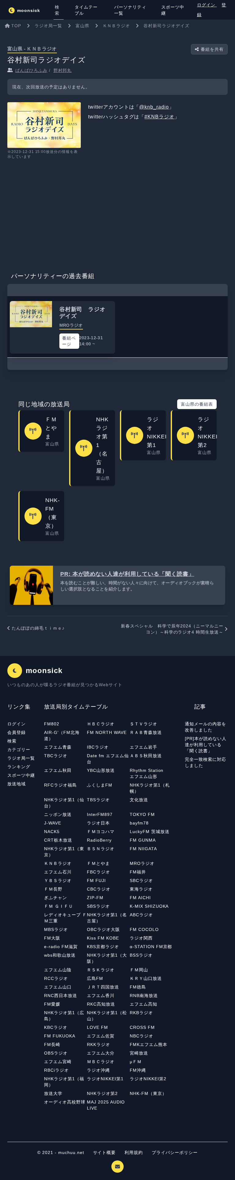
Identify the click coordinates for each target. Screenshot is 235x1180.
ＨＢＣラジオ (100, 723)
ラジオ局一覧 (21, 758)
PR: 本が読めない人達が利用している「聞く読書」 (127, 574)
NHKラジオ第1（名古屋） (107, 917)
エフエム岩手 (143, 747)
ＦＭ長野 (53, 889)
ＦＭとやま (98, 863)
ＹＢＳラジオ (58, 880)
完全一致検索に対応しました (205, 762)
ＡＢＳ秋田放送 (146, 755)
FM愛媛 (52, 1004)
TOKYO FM (142, 814)
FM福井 (138, 871)
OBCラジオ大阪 (103, 929)
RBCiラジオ (56, 1070)
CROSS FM (142, 1027)
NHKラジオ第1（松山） (107, 1015)
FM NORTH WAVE (106, 732)
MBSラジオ (56, 929)
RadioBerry (99, 840)
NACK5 (52, 831)
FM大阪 (52, 938)
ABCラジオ (141, 914)
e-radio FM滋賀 (61, 946)
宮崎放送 (139, 1053)
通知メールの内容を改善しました (205, 726)
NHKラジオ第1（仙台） (64, 802)
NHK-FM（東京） (148, 1093)
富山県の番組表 (197, 404)
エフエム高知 (143, 1004)
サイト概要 (104, 1152)
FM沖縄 (138, 1070)
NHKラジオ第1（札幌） (150, 788)
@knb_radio (154, 107)
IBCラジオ (98, 747)
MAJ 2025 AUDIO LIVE (106, 1105)
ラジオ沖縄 (98, 1070)
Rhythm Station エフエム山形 (149, 773)
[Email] (117, 1166)
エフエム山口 (58, 987)
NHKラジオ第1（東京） (64, 851)
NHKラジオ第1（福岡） (64, 1081)
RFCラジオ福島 (60, 785)
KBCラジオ (55, 1027)
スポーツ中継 (21, 775)
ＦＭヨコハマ (100, 831)
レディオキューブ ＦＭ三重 (65, 917)
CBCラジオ (98, 889)
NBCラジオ (141, 1035)
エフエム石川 (58, 871)
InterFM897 (100, 814)
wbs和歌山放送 (60, 955)
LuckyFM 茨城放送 (150, 831)
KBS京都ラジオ (103, 946)
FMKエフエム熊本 (148, 1044)
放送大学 (53, 1093)
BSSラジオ (141, 955)
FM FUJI (96, 880)
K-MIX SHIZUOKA (149, 906)
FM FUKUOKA (59, 1035)
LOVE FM (97, 1027)
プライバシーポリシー (175, 1152)
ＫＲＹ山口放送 (146, 978)
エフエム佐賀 (100, 1035)
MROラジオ (142, 863)
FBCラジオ (98, 871)
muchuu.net (71, 1152)
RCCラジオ (56, 978)
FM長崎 (52, 1044)
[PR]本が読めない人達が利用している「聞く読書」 (205, 744)
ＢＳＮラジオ (100, 848)
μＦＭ (136, 1061)
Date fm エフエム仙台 (108, 758)
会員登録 (16, 732)
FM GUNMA (143, 840)
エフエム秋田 (58, 770)
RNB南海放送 (144, 995)
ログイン (207, 4)
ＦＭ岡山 (139, 969)
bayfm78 (139, 823)
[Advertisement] (117, 213)
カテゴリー (18, 749)
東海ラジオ (141, 889)
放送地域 (16, 783)
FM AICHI (140, 897)
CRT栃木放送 (58, 840)
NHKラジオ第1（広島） (64, 1015)
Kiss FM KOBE (103, 938)
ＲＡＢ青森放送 (146, 732)
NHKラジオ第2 (102, 1093)
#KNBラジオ (159, 116)
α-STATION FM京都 (151, 946)
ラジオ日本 (98, 823)
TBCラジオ (55, 755)
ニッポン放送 (58, 814)
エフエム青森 (58, 747)
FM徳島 (138, 987)
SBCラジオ (141, 880)
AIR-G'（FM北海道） (62, 735)
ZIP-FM (95, 897)
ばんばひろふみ (31, 70)
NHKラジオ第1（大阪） (107, 958)
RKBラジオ (141, 1012)
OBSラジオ (56, 1053)
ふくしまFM (99, 785)
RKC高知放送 (101, 1004)
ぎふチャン (55, 897)
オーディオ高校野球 (64, 1102)
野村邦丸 (63, 70)
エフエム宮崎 (58, 1061)
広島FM (95, 978)
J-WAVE (52, 823)
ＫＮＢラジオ (58, 863)
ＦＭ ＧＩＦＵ (58, 906)
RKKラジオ (98, 1044)
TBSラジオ (98, 799)
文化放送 (139, 799)
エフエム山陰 (58, 969)
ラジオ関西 (141, 938)
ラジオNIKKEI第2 (148, 1078)
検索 (12, 741)
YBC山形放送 (101, 770)
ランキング (18, 766)
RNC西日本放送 (60, 995)
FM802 (51, 723)
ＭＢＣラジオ (100, 1061)
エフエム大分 (100, 1053)
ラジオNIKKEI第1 (105, 1078)
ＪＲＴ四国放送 (103, 987)
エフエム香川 (100, 995)
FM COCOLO (144, 929)
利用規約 (134, 1152)
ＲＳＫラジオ (100, 969)
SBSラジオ (98, 906)
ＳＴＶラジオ (143, 723)
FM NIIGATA (143, 848)
